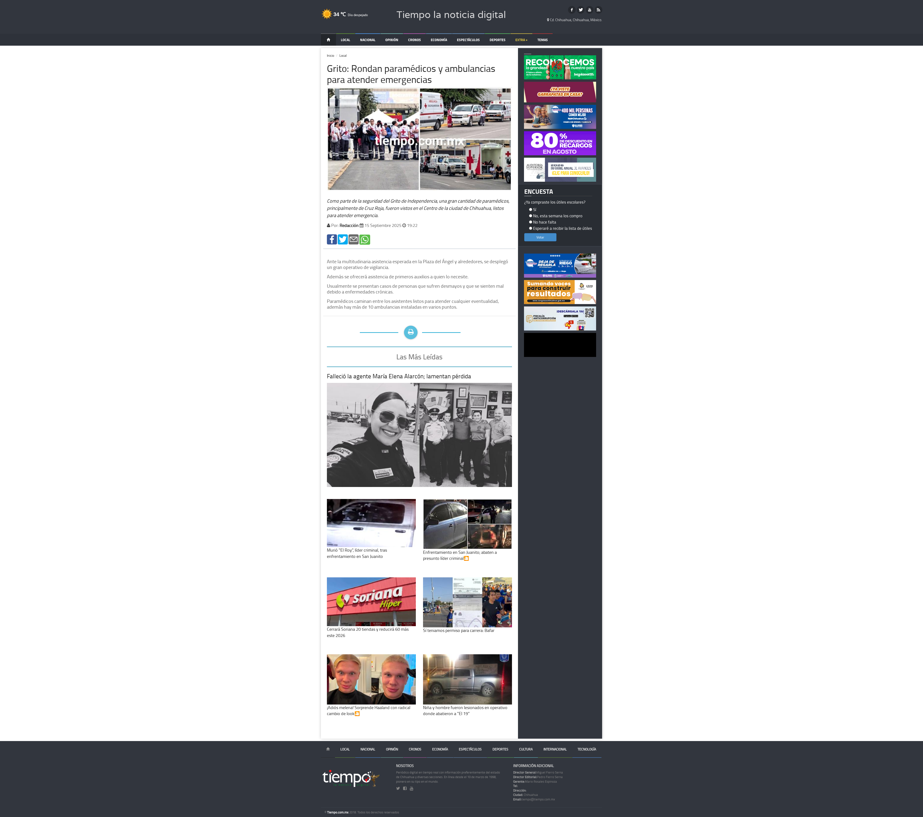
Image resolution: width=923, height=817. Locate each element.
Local (345, 39)
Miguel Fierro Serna (538, 772)
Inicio (330, 55)
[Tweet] (343, 239)
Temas (542, 39)
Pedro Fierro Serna (538, 777)
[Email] (354, 239)
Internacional (555, 749)
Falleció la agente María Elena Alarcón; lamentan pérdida (399, 376)
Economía (439, 39)
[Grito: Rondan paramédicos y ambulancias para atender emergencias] (332, 239)
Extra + (521, 39)
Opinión (391, 39)
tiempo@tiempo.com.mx (534, 799)
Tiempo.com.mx (338, 812)
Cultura (526, 749)
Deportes (497, 39)
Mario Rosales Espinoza (535, 781)
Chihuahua (525, 794)
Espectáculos (468, 39)
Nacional (367, 39)
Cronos (414, 39)
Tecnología (587, 749)
